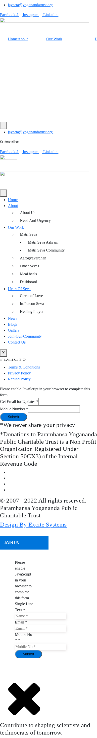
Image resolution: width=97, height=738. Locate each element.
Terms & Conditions (24, 367)
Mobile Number (14, 409)
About (23, 39)
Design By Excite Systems (33, 524)
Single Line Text (24, 607)
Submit (13, 417)
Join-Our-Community (25, 336)
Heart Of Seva (19, 289)
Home (13, 39)
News (12, 318)
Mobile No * (23, 637)
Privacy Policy (19, 373)
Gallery (14, 330)
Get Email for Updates (19, 401)
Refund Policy (19, 379)
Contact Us (17, 342)
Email (21, 622)
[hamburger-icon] (3, 193)
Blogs (12, 324)
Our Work (54, 39)
